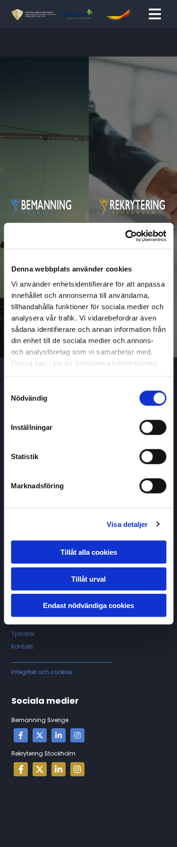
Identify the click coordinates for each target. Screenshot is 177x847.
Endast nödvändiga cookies (88, 605)
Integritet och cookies (42, 672)
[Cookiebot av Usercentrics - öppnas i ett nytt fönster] (126, 236)
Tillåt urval (88, 579)
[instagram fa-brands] (77, 735)
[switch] (152, 427)
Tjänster (22, 634)
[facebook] (21, 735)
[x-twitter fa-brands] (40, 735)
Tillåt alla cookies (88, 552)
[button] (155, 14)
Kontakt (22, 646)
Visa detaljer (127, 524)
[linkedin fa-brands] (58, 735)
